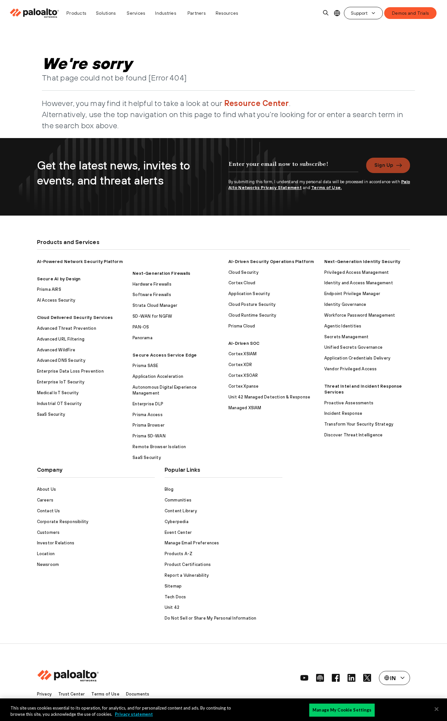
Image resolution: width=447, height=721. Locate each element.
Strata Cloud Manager (155, 305)
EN (337, 13)
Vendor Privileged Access (350, 368)
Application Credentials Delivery (357, 358)
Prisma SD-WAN (149, 435)
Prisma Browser (149, 425)
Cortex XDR (240, 364)
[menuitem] (36, 13)
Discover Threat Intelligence (353, 434)
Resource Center (256, 103)
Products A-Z (178, 553)
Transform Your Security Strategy (358, 424)
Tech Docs (175, 596)
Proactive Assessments (348, 402)
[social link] (304, 678)
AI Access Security (56, 300)
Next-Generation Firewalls (161, 273)
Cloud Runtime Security (252, 315)
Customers (48, 532)
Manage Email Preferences (192, 542)
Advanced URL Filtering (60, 339)
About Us (46, 489)
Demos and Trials (410, 13)
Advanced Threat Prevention (66, 328)
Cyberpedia (176, 521)
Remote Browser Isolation (159, 446)
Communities (178, 500)
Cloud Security (243, 272)
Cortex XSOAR (243, 375)
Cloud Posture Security (252, 304)
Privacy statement (134, 714)
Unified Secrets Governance (353, 347)
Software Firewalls (152, 294)
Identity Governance (345, 304)
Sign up (383, 165)
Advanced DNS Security (61, 360)
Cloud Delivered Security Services (75, 317)
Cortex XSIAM (242, 353)
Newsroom (48, 564)
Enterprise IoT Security (61, 381)
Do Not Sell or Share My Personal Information (211, 618)
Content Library (181, 510)
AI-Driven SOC (244, 343)
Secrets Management (346, 336)
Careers (45, 500)
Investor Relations (56, 542)
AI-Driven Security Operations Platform (271, 261)
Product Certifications (188, 564)
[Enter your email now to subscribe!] (293, 167)
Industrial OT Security (59, 403)
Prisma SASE (145, 365)
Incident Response (343, 413)
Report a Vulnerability (187, 575)
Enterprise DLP (148, 403)
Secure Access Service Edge (165, 355)
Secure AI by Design (59, 278)
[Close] (436, 709)
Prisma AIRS (49, 289)
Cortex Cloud (241, 282)
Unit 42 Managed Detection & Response (269, 397)
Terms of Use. (326, 187)
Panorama (142, 337)
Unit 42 (172, 607)
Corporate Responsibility (63, 521)
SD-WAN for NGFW (152, 316)
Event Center (178, 532)
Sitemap (173, 586)
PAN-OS (141, 327)
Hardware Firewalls (152, 284)
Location (46, 553)
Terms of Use (105, 694)
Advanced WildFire (56, 349)
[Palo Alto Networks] (35, 13)
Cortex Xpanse (243, 386)
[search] (326, 13)
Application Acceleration (158, 376)
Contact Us (48, 510)
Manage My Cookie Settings (342, 709)
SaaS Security (51, 414)
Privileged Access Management (356, 272)
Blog (169, 489)
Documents (138, 694)
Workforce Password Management (359, 315)
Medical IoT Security (58, 392)
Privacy (44, 694)
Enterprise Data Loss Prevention (70, 371)
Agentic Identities (343, 326)
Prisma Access (148, 414)
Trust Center (71, 694)
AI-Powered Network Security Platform (80, 261)
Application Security (249, 293)
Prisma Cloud (241, 326)
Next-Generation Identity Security (362, 261)
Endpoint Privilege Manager (352, 293)
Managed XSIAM (244, 407)
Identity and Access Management (358, 282)
